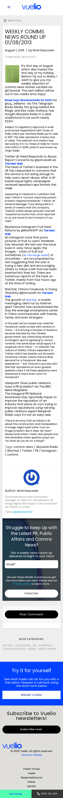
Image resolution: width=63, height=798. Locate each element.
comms (12, 454)
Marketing (45, 645)
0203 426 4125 (49, 793)
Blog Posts (29, 57)
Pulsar (31, 782)
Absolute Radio (47, 447)
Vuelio (31, 773)
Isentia (31, 786)
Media (31, 648)
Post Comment (31, 614)
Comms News (13, 57)
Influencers (22, 645)
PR (36, 451)
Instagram (49, 451)
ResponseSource (31, 777)
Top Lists (7, 645)
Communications (13, 648)
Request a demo (31, 694)
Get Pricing (15, 793)
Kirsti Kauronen (43, 50)
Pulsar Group (31, 769)
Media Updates (47, 648)
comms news (23, 447)
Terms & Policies (31, 755)
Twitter (27, 451)
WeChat (31, 300)
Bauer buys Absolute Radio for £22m (28, 100)
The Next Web (14, 163)
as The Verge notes (35, 255)
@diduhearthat (23, 512)
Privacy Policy (22, 584)
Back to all (15, 20)
